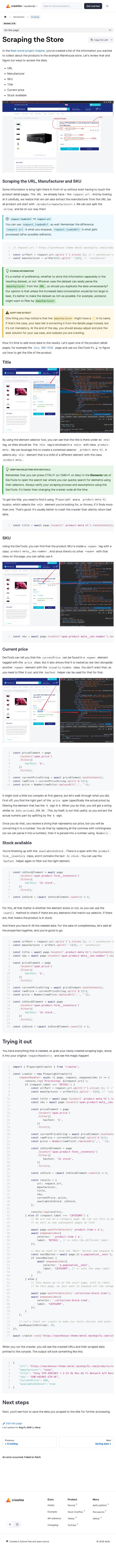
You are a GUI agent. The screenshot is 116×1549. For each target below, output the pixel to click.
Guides (51, 1505)
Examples (52, 1511)
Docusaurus (98, 1512)
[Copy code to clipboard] (109, 246)
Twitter (71, 1518)
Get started (93, 6)
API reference (54, 1518)
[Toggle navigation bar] (107, 6)
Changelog (53, 1525)
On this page (11, 30)
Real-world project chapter (28, 50)
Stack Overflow (75, 1512)
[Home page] (5, 17)
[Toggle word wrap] (103, 246)
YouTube (72, 1525)
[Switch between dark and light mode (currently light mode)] (13, 1524)
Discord (71, 1505)
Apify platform (100, 1505)
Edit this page (14, 1423)
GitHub (96, 1518)
